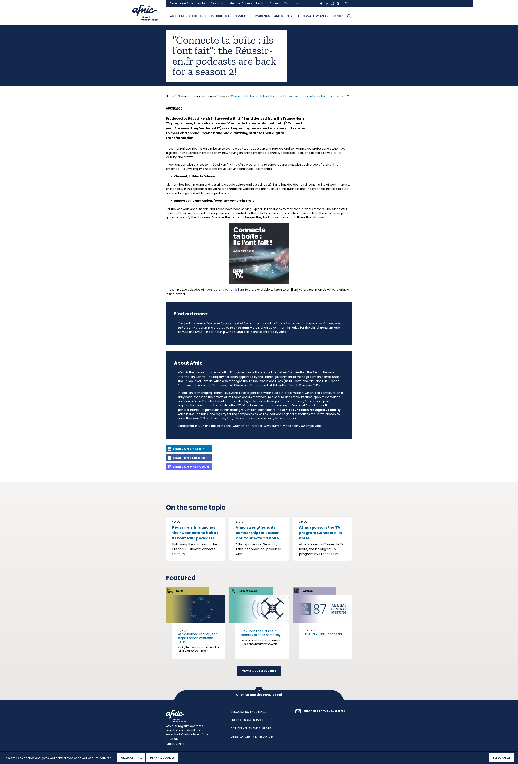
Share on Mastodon (191, 467)
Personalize (501, 757)
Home (170, 96)
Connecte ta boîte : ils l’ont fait (228, 290)
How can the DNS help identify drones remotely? (261, 633)
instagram (332, 3)
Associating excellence (188, 16)
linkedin (327, 3)
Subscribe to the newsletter (324, 711)
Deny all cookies (162, 757)
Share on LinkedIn (189, 449)
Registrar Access (268, 3)
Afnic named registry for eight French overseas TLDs (197, 638)
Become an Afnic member (188, 3)
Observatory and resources (320, 16)
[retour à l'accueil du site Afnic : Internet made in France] (194, 716)
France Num (239, 328)
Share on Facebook (190, 458)
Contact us (292, 3)
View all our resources (259, 671)
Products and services (229, 16)
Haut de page (176, 744)
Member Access (241, 3)
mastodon (338, 3)
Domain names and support (272, 16)
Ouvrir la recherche (349, 16)
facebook (321, 3)
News (223, 96)
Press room (218, 3)
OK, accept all (131, 757)
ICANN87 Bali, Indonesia (323, 634)
